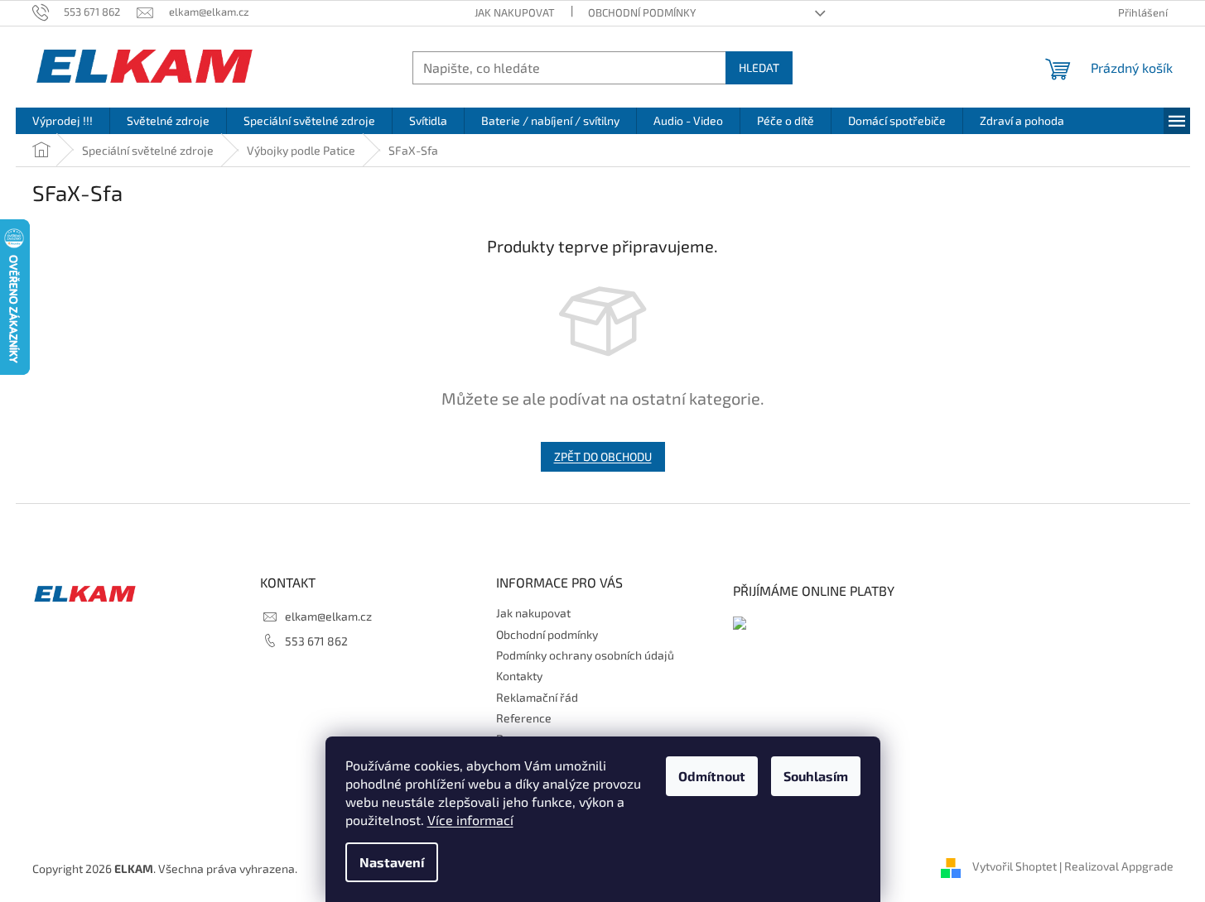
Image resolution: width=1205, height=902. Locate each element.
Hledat (759, 67)
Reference (524, 718)
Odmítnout (711, 776)
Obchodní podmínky (642, 12)
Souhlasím (815, 776)
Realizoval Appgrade (1119, 867)
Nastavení (391, 862)
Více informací (470, 820)
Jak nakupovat (515, 12)
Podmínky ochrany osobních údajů (585, 655)
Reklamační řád (537, 697)
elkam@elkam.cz (328, 616)
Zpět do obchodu (603, 456)
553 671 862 (316, 641)
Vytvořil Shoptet (1014, 867)
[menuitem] (62, 121)
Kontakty (519, 676)
